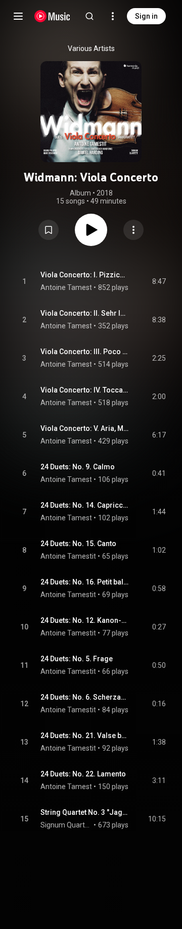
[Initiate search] (89, 16)
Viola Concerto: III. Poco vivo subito (84, 352)
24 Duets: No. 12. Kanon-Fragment (84, 620)
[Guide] (18, 16)
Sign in (146, 16)
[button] (48, 230)
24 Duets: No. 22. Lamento (83, 774)
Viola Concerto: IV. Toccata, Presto (84, 390)
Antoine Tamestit (68, 287)
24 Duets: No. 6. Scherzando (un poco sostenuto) (84, 697)
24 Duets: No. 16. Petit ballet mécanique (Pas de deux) (84, 582)
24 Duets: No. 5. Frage (76, 659)
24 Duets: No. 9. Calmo (77, 467)
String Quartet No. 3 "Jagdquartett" (84, 812)
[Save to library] (48, 230)
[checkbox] (159, 281)
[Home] (52, 16)
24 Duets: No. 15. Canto (78, 544)
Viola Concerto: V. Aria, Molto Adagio (84, 428)
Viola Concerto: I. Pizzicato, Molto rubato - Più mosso (84, 275)
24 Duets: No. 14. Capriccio (84, 505)
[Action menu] (133, 230)
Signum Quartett (66, 825)
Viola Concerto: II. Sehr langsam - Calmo (84, 313)
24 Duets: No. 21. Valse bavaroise (84, 735)
